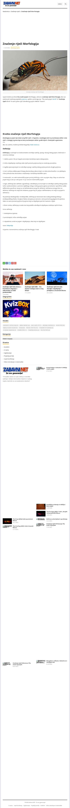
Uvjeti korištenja (9, 359)
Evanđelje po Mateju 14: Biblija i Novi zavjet (55, 505)
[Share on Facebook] (7, 263)
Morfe (54, 99)
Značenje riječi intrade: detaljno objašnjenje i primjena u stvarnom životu (56, 288)
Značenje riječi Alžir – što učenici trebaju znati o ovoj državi (34, 288)
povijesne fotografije (46, 327)
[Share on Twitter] (9, 263)
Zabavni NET (32, 802)
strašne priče (22, 330)
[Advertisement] (35, 27)
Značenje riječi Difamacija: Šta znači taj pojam (55, 524)
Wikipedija (10, 225)
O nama (6, 350)
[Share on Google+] (15, 263)
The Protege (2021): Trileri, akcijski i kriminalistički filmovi (56, 512)
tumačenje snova (33, 330)
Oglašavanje (8, 353)
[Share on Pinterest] (12, 263)
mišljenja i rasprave (49, 325)
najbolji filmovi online (10, 327)
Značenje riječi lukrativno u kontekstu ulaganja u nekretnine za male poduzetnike (12, 289)
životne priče (45, 330)
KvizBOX (6, 347)
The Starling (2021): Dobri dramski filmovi (23, 526)
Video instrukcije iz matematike (13, 362)
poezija (22, 327)
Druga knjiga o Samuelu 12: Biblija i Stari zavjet (56, 368)
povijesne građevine (9, 330)
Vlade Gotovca (34, 145)
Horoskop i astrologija (10, 325)
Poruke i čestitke (32, 327)
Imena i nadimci (25, 325)
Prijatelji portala (9, 356)
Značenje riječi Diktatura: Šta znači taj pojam (22, 663)
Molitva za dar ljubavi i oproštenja (56, 519)
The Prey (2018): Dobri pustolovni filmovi (23, 519)
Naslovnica (6, 11)
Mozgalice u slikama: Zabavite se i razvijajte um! (56, 661)
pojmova (24, 99)
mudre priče (60, 325)
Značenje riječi (15, 11)
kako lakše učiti (36, 325)
